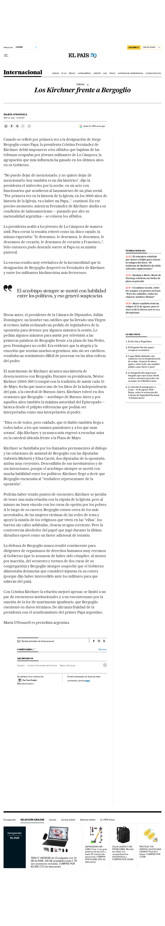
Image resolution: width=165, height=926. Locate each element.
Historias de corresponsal (130, 73)
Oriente (97, 73)
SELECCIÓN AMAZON (32, 819)
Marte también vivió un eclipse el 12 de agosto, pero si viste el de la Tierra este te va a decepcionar (143, 308)
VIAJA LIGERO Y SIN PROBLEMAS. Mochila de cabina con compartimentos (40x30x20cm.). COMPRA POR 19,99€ (123, 853)
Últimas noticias (153, 73)
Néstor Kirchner (67, 665)
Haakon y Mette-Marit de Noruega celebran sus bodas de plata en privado (143, 278)
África (112, 73)
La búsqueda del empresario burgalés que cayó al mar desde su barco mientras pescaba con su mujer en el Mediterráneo (143, 376)
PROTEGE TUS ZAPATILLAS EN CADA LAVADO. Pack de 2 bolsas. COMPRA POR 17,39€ (150, 851)
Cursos (52, 819)
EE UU (64, 73)
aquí (87, 680)
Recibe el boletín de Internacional (38, 641)
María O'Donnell (16, 114)
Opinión (21, 665)
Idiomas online (87, 819)
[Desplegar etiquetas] (105, 665)
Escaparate (10, 819)
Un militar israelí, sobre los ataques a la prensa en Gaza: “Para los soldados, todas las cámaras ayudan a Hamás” (143, 292)
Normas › (103, 649)
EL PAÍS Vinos (107, 819)
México (72, 73)
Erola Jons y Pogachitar (140, 341)
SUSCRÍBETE (134, 47)
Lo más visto (133, 334)
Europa (55, 73)
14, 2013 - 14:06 (14, 118)
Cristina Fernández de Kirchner (42, 665)
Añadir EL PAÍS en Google (94, 126)
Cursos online (68, 819)
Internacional (23, 72)
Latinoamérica (84, 73)
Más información (25, 683)
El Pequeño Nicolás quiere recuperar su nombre (141, 348)
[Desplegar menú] (6, 55)
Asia (105, 73)
